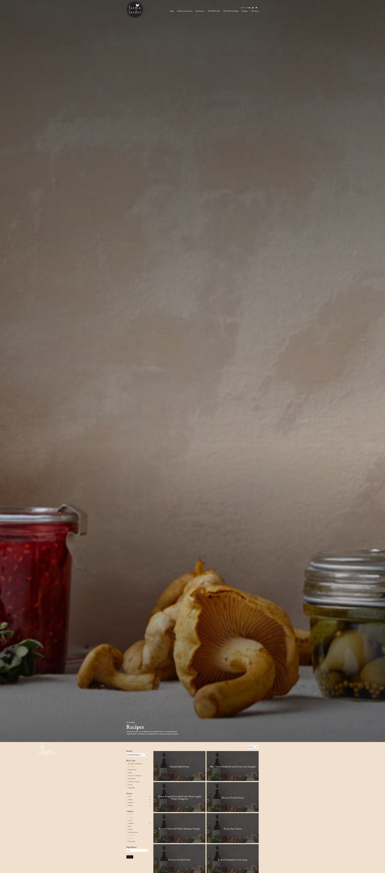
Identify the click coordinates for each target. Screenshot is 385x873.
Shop (172, 11)
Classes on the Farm (184, 11)
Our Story (255, 11)
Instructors (200, 11)
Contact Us (244, 8)
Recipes (245, 11)
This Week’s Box (214, 11)
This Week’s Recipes (231, 11)
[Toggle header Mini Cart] (256, 7)
